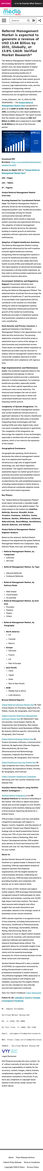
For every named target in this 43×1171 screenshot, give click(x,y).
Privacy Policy (33, 1167)
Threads (36, 998)
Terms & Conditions (32, 1162)
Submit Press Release (12, 1162)
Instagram (8, 1001)
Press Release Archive (25, 1157)
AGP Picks (5, 4)
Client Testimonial (33, 993)
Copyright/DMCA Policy (14, 1167)
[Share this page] (39, 20)
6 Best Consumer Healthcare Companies (19, 776)
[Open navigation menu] (4, 20)
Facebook (18, 1001)
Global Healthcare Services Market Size (19, 762)
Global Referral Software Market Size (18, 705)
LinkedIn (19, 998)
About (11, 1157)
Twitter (27, 998)
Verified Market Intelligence (14, 795)
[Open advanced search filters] (33, 20)
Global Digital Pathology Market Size (17, 739)
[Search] (28, 20)
